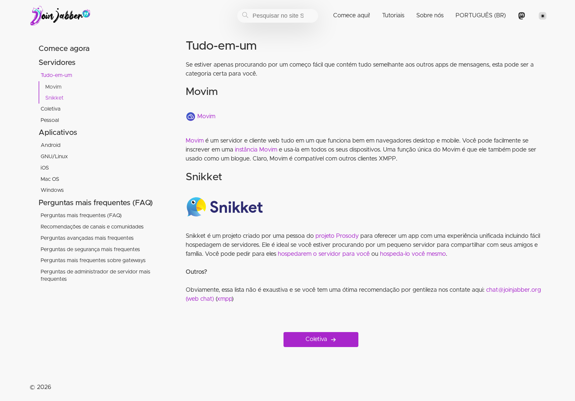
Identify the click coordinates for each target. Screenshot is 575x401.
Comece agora (64, 49)
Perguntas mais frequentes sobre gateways (93, 260)
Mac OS (50, 179)
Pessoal (50, 120)
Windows (52, 190)
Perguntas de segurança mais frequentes (90, 249)
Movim (53, 87)
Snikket (54, 98)
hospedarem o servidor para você (324, 254)
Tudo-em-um (56, 75)
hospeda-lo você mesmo (413, 254)
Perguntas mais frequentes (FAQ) (96, 203)
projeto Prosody (337, 236)
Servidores (57, 63)
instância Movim (256, 150)
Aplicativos (58, 133)
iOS (45, 168)
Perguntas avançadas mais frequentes (87, 238)
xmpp (224, 299)
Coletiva (51, 109)
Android (51, 145)
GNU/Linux (54, 156)
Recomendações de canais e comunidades (92, 226)
